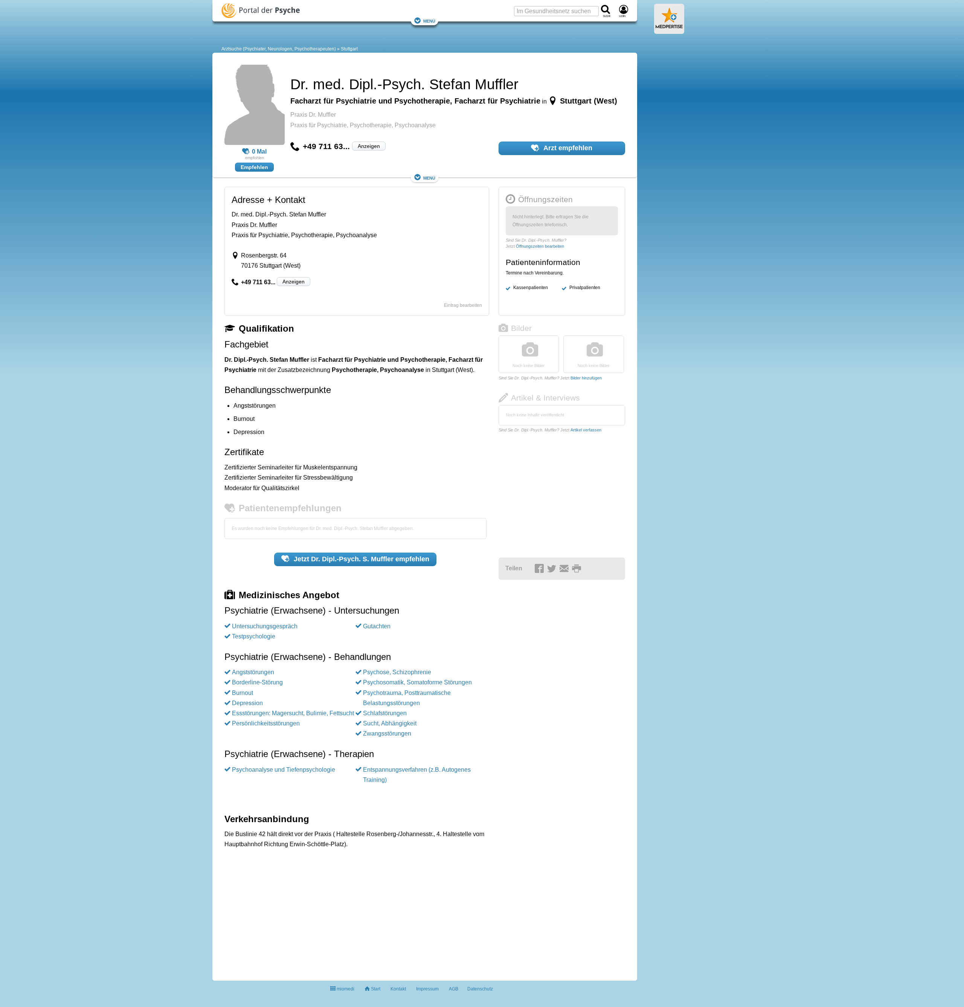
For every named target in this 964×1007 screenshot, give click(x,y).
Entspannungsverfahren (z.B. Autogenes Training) (417, 774)
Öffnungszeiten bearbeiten (540, 246)
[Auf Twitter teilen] (552, 568)
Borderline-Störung (257, 682)
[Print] (577, 568)
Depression (247, 703)
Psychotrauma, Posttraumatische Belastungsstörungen (407, 698)
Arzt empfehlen (567, 148)
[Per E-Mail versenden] (565, 568)
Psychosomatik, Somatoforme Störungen (417, 682)
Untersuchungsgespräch (264, 626)
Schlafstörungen (385, 713)
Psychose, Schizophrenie (397, 672)
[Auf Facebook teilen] (540, 568)
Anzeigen (369, 146)
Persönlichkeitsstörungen (266, 723)
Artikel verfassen (585, 430)
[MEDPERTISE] (669, 31)
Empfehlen (254, 167)
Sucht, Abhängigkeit (389, 723)
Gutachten (376, 626)
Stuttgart (349, 49)
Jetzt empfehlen (360, 559)
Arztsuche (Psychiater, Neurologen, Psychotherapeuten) (278, 49)
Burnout (242, 693)
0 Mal (259, 151)
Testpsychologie (253, 636)
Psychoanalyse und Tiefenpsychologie (283, 769)
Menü (429, 20)
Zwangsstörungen (387, 733)
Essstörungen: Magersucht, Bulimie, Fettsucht (293, 713)
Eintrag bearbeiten (463, 305)
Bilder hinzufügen (586, 378)
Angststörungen (253, 672)
